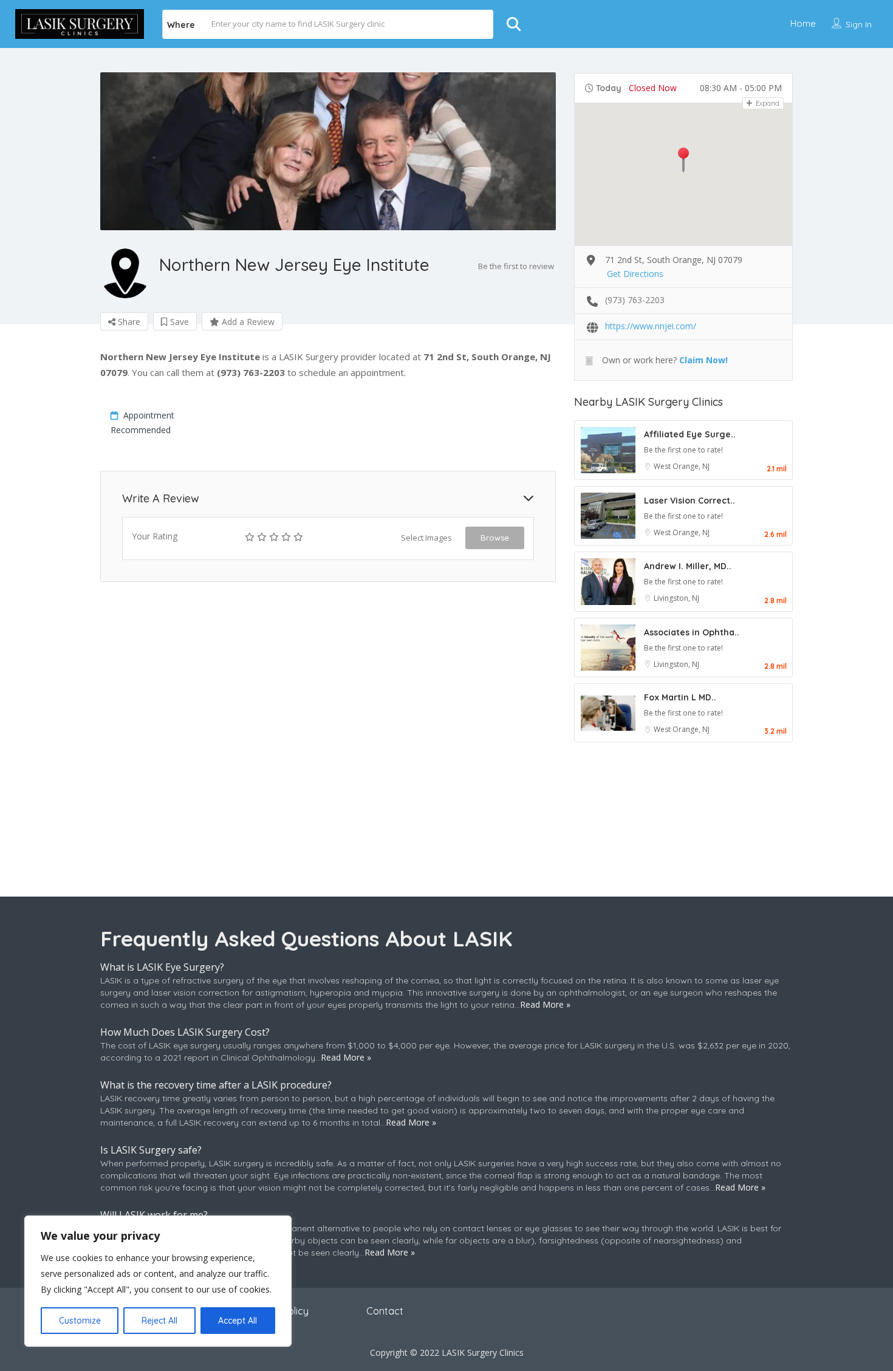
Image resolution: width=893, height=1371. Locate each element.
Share (127, 321)
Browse (495, 537)
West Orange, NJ (682, 466)
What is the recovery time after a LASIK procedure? (216, 1085)
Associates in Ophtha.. (691, 632)
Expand (766, 103)
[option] (328, 151)
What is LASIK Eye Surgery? (162, 967)
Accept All (237, 1320)
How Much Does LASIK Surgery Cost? (185, 1032)
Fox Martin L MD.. (680, 697)
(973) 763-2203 (635, 300)
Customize (80, 1320)
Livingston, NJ (676, 598)
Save (178, 321)
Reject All (159, 1320)
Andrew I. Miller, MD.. (687, 566)
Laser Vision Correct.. (689, 500)
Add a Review (247, 321)
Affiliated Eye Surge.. (690, 434)
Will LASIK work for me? (154, 1215)
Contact (384, 1311)
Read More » (545, 1004)
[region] (158, 1281)
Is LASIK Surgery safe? (151, 1150)
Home (803, 23)
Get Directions (635, 273)
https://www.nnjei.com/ (650, 326)
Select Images (426, 537)
